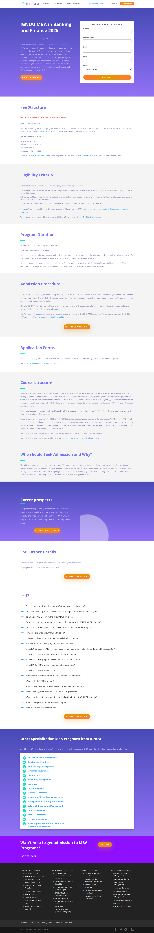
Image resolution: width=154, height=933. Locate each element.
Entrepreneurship (35, 788)
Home (22, 39)
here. (66, 118)
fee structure (25, 131)
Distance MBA (57, 3)
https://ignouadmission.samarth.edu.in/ (40, 363)
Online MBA (46, 3)
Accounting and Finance (122, 907)
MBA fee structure (38, 156)
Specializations (31, 39)
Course (86, 65)
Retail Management (36, 810)
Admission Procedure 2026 (34, 877)
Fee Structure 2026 (31, 873)
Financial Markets (36, 775)
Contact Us (58, 923)
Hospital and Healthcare (39, 762)
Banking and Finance (121, 879)
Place (85, 56)
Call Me (105, 844)
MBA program (85, 156)
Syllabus (90, 438)
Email (86, 47)
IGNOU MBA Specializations (95, 3)
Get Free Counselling (76, 327)
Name (86, 28)
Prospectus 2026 (30, 894)
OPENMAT (112, 3)
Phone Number (89, 38)
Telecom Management (37, 792)
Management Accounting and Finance (45, 801)
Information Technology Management (45, 797)
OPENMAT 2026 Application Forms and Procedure (63, 875)
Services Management (37, 819)
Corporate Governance (38, 771)
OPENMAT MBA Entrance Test (62, 871)
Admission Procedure (32, 314)
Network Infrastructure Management (45, 806)
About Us (23, 923)
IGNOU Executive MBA (74, 3)
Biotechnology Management (40, 766)
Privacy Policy (47, 923)
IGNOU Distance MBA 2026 (31, 871)
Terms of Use (34, 923)
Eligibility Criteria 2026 (33, 891)
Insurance (32, 784)
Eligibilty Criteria (89, 217)
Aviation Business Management (42, 757)
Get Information (30, 77)
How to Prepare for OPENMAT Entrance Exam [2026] (64, 901)
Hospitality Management (39, 779)
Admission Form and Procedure (58, 317)
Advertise (68, 923)
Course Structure (46, 131)
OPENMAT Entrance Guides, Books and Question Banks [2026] (63, 909)
